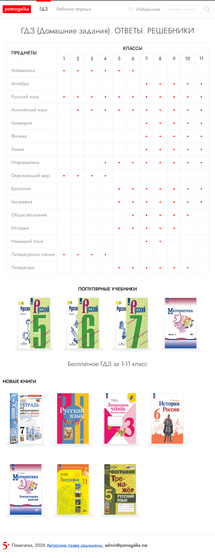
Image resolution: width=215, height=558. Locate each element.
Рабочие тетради (74, 9)
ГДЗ (44, 9)
